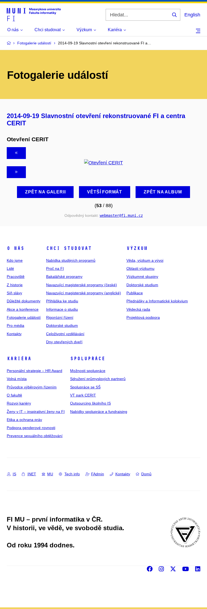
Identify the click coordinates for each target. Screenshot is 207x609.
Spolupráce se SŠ (85, 387)
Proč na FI (55, 268)
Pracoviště (16, 276)
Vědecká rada (138, 309)
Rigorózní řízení (59, 317)
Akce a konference (23, 309)
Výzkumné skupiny (142, 276)
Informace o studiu (62, 309)
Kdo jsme (15, 260)
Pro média (15, 325)
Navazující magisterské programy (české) (81, 285)
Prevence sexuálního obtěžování (35, 436)
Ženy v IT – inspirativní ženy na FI (36, 411)
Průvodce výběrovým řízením (32, 387)
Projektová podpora (143, 317)
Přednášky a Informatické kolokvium (157, 301)
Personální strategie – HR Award (34, 371)
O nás (15, 248)
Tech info (72, 474)
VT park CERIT (83, 395)
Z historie (15, 285)
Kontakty (14, 334)
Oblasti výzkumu (140, 268)
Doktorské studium (62, 325)
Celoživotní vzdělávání (65, 334)
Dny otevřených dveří (64, 342)
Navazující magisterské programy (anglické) (83, 293)
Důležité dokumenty (23, 301)
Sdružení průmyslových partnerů (98, 379)
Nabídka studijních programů (70, 260)
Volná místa (17, 379)
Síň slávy (14, 293)
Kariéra (19, 359)
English (192, 14)
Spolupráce (87, 359)
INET (31, 474)
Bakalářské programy (64, 276)
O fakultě (14, 395)
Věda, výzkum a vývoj (144, 260)
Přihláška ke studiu (62, 301)
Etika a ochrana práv (24, 419)
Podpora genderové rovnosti (31, 428)
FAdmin (97, 474)
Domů (146, 474)
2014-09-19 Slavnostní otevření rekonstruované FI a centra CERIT (96, 119)
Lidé (10, 268)
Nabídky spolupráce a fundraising (98, 411)
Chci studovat (69, 248)
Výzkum (136, 248)
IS (14, 474)
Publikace (134, 293)
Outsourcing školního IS (90, 403)
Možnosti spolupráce (87, 371)
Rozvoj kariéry (19, 403)
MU (50, 474)
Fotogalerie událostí (24, 317)
